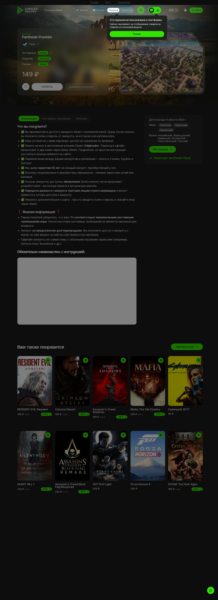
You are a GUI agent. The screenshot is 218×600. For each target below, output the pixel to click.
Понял (137, 34)
